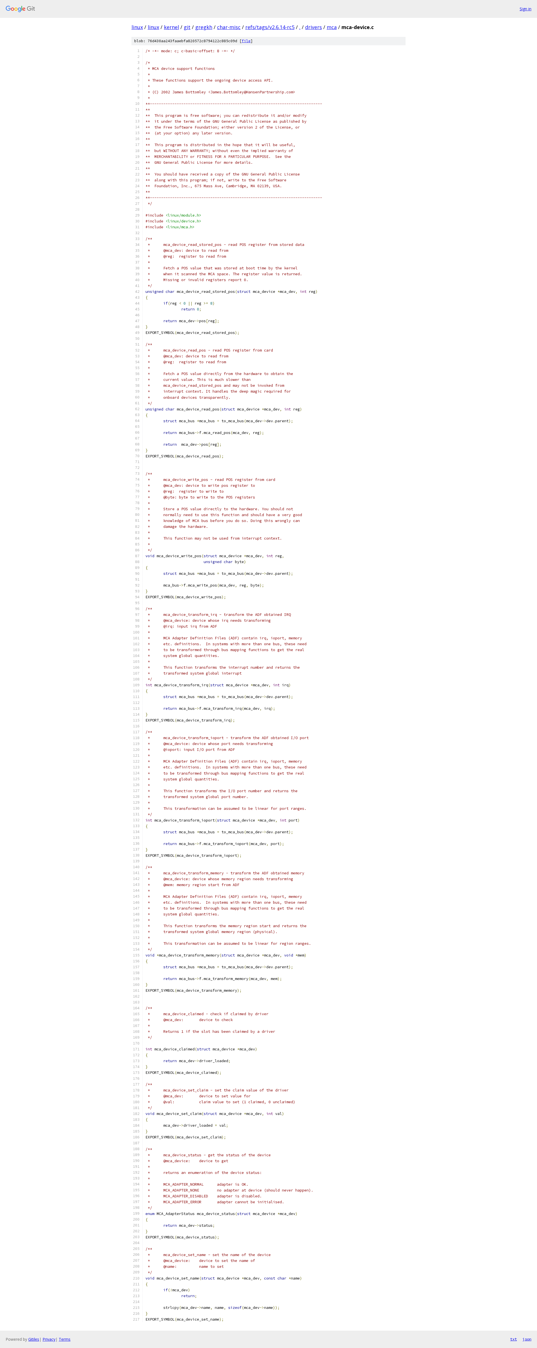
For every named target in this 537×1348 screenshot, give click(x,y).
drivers (313, 27)
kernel (171, 27)
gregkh (203, 27)
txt (513, 1339)
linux (137, 27)
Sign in (525, 8)
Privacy (49, 1339)
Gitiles (33, 1339)
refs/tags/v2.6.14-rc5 (270, 27)
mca (332, 27)
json (526, 1339)
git (187, 27)
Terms (64, 1339)
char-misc (229, 27)
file (246, 41)
